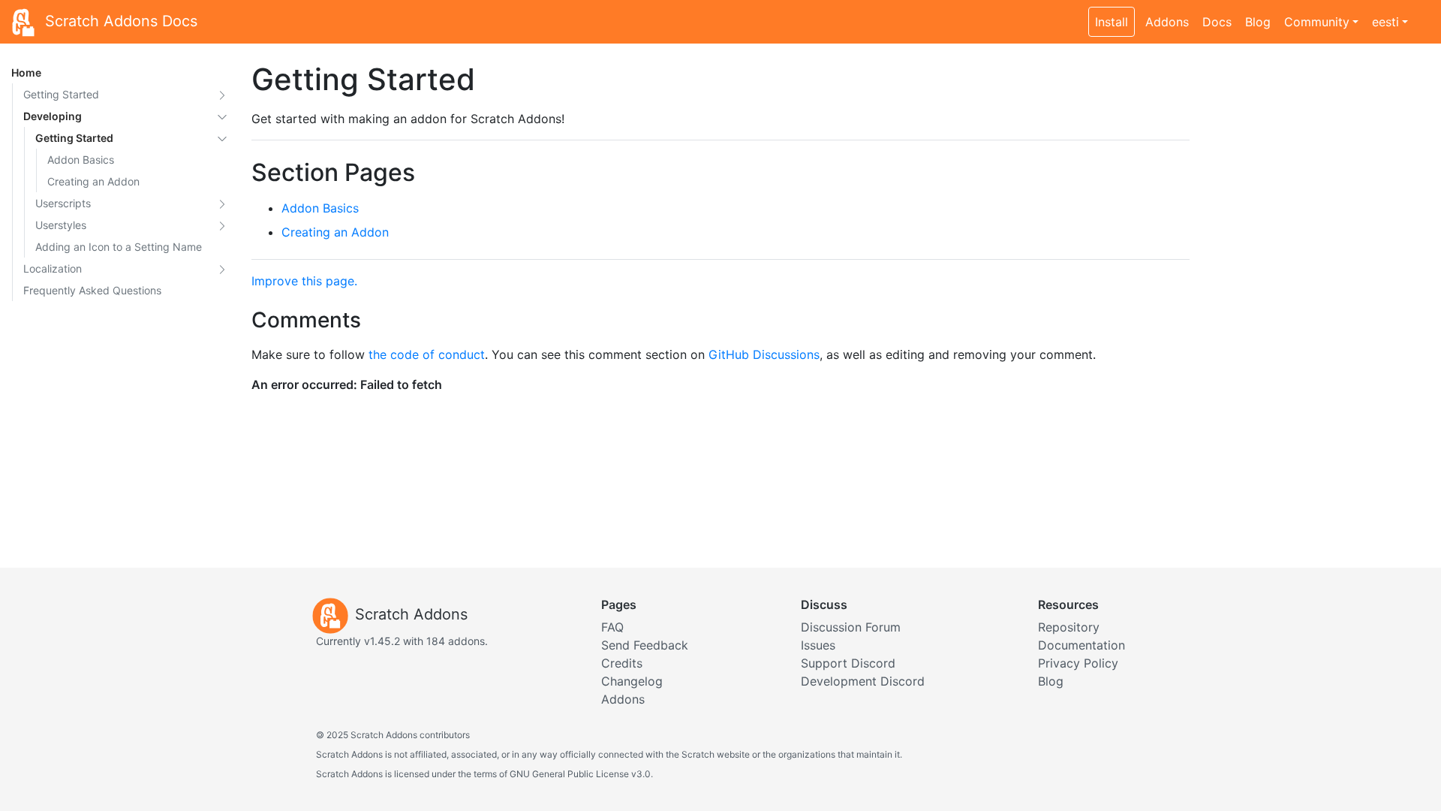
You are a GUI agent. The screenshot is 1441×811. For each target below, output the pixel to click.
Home (26, 72)
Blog (1258, 21)
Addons (1167, 21)
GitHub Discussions (764, 354)
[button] (222, 94)
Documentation (1081, 645)
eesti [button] (1385, 21)
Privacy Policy (1078, 663)
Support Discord (848, 663)
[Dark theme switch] (1422, 13)
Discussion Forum (851, 627)
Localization (52, 268)
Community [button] (1316, 21)
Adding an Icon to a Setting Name (118, 246)
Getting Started (61, 94)
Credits (621, 663)
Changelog (632, 681)
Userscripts (63, 203)
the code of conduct (427, 354)
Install (1111, 21)
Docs (1217, 21)
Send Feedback (644, 645)
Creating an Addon (93, 181)
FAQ (612, 627)
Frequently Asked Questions (92, 290)
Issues (818, 645)
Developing (52, 116)
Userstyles (60, 225)
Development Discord (863, 681)
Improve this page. (304, 280)
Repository (1069, 627)
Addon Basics (80, 159)
